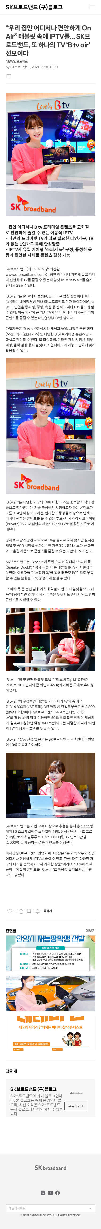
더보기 (90, 930)
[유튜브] (50, 1192)
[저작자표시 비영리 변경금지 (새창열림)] (62, 911)
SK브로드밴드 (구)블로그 (34, 7)
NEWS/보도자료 (17, 61)
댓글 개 (11, 1071)
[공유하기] (21, 910)
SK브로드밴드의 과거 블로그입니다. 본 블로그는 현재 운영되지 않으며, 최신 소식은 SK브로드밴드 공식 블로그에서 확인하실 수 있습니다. (36, 1104)
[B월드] (43, 1192)
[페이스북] (57, 1192)
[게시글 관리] (29, 910)
